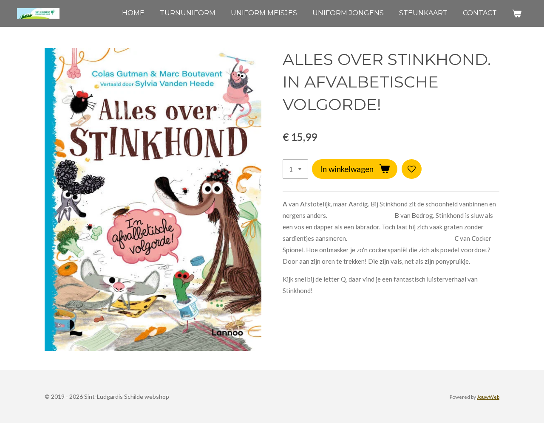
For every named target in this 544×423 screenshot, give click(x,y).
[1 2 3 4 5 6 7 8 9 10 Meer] (295, 169)
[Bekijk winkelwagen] (517, 13)
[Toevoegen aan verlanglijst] (412, 169)
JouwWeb (488, 397)
